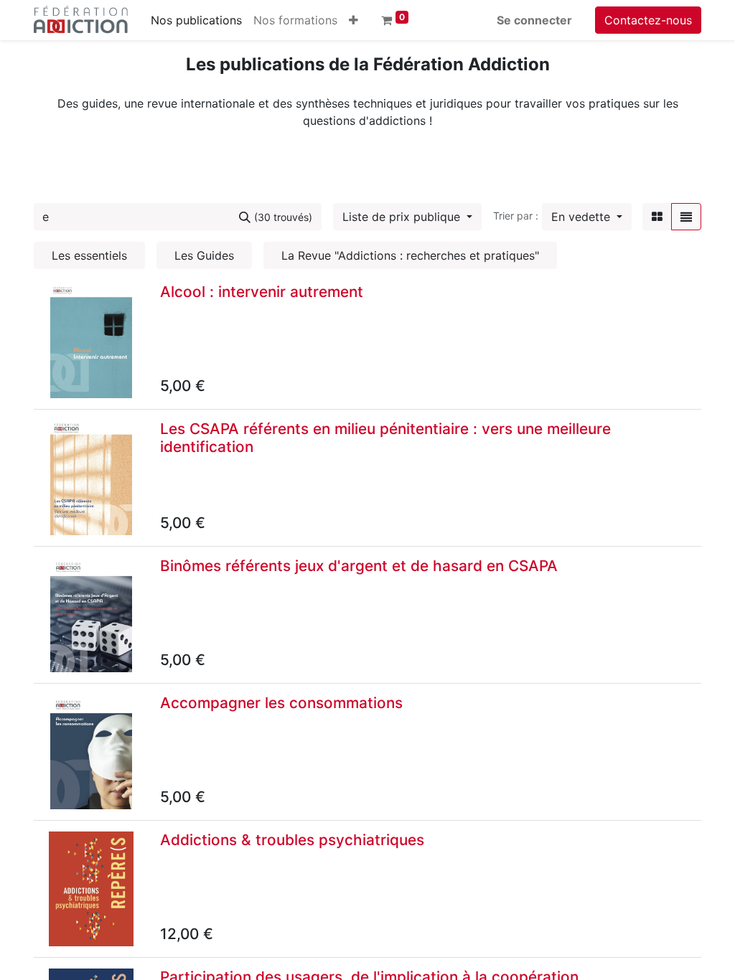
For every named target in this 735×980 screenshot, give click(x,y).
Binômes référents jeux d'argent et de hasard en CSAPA (359, 566)
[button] (353, 20)
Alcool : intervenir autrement (261, 292)
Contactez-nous (648, 20)
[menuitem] (196, 20)
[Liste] (686, 216)
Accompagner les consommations (281, 703)
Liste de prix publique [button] (403, 216)
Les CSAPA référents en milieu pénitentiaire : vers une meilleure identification (385, 438)
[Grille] (657, 216)
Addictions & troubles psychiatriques (292, 840)
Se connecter (534, 20)
